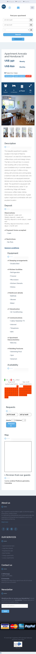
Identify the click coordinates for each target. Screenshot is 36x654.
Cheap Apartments (8, 555)
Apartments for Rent (8, 546)
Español (27, 1)
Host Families (6, 553)
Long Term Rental (7, 548)
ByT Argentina (14, 638)
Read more (5, 522)
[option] (18, 110)
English (19, 1)
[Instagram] (11, 529)
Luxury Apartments (8, 558)
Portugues (11, 1)
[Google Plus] (15, 529)
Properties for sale (7, 551)
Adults (8, 420)
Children (18, 420)
